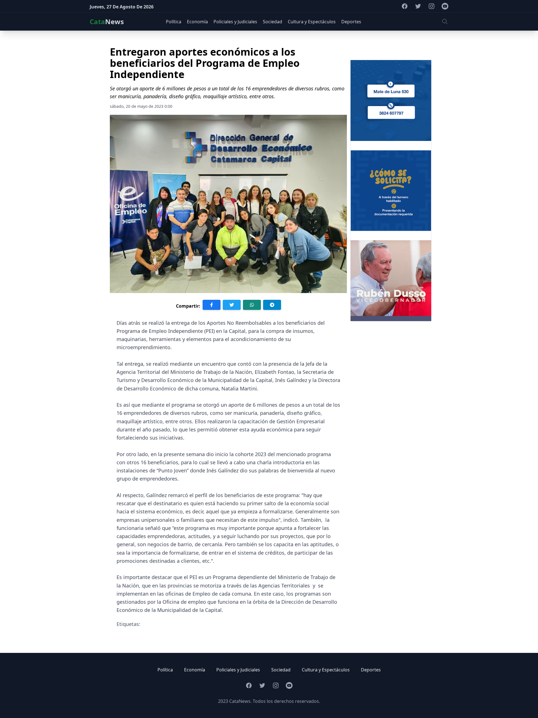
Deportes (371, 670)
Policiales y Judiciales (238, 670)
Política (165, 670)
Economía (194, 670)
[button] (445, 21)
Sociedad (281, 670)
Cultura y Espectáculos (326, 670)
